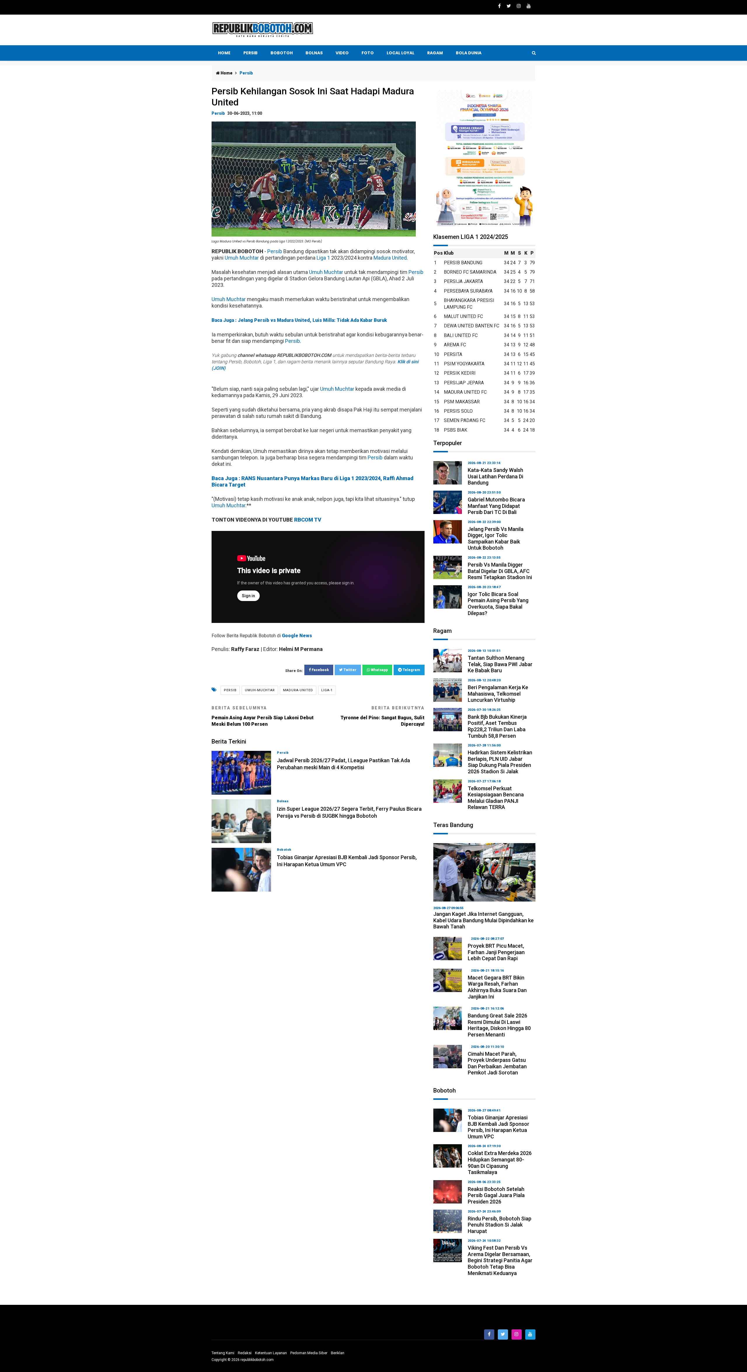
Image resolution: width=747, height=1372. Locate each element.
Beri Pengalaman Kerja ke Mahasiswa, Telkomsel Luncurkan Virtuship (498, 693)
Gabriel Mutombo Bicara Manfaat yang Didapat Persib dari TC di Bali (496, 505)
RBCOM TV (307, 520)
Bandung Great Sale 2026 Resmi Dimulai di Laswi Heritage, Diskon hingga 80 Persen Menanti (499, 1025)
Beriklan (337, 1353)
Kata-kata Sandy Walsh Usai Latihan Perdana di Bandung (495, 476)
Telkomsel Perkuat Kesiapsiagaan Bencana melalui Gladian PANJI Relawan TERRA (496, 797)
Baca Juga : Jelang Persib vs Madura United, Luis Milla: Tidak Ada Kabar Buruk (299, 320)
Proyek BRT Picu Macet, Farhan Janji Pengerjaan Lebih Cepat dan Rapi (496, 952)
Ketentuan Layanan (271, 1353)
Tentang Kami (223, 1353)
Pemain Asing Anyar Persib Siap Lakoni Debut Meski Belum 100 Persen (263, 716)
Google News (297, 635)
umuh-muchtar (260, 690)
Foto (368, 53)
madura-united (298, 690)
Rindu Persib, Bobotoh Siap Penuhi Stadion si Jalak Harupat (499, 1224)
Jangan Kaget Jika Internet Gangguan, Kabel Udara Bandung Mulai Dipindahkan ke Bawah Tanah (483, 920)
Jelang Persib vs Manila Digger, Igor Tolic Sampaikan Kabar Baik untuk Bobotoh (495, 538)
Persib (250, 53)
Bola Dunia (468, 53)
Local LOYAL (400, 53)
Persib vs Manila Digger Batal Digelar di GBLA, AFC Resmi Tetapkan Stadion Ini (500, 571)
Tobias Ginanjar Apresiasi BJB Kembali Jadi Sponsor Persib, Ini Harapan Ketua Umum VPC (498, 1127)
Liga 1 (323, 258)
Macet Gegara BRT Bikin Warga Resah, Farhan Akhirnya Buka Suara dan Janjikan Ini (497, 987)
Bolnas (314, 53)
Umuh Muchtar (242, 258)
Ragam (435, 53)
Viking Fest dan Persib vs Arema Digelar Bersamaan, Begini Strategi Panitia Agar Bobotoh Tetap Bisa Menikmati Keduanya (500, 1260)
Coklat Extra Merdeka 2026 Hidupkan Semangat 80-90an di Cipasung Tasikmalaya (500, 1162)
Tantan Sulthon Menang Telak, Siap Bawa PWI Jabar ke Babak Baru (500, 664)
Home (224, 53)
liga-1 (327, 690)
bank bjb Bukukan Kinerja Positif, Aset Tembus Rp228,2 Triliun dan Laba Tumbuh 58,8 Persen (497, 726)
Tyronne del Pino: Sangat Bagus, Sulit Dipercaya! (383, 716)
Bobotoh (281, 53)
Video (342, 53)
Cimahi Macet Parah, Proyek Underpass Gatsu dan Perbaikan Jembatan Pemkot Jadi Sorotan (497, 1063)
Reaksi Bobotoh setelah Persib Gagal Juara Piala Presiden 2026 (496, 1195)
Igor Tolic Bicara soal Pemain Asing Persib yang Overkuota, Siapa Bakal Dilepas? (498, 603)
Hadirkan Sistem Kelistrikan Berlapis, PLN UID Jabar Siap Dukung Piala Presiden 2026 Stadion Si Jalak (500, 761)
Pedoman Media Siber (308, 1353)
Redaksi (245, 1353)
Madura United (390, 258)
